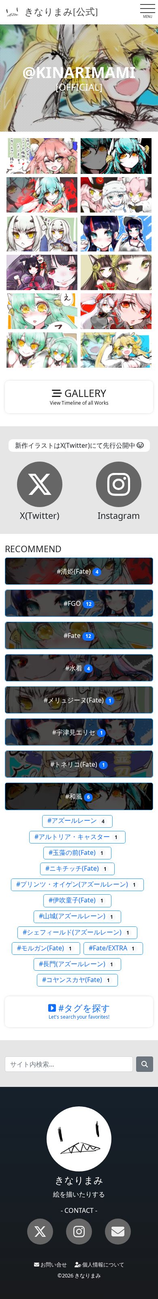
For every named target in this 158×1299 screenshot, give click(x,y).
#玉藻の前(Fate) (76, 852)
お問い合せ (53, 1264)
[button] (39, 484)
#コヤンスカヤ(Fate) (76, 979)
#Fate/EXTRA (112, 947)
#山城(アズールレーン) (76, 916)
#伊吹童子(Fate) (76, 900)
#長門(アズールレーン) (76, 963)
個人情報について (102, 1264)
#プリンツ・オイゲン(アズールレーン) (76, 884)
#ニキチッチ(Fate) (76, 868)
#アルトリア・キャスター (75, 836)
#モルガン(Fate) (44, 947)
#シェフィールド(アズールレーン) (76, 932)
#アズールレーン (76, 820)
